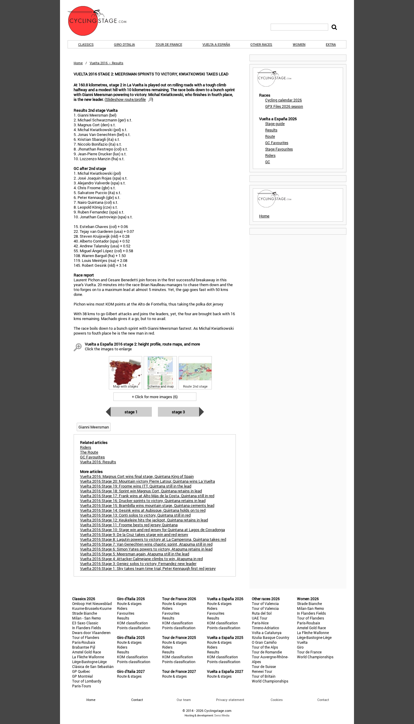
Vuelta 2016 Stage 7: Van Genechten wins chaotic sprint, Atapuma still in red (146, 544)
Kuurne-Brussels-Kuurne (92, 608)
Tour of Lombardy (86, 681)
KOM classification (132, 622)
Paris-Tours (81, 685)
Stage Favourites (279, 149)
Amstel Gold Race (86, 652)
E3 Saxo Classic (85, 622)
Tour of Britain (263, 676)
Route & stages (129, 603)
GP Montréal (82, 676)
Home (78, 63)
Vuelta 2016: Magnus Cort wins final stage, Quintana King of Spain (137, 476)
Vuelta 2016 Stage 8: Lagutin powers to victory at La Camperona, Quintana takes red (153, 539)
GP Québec (81, 671)
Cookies (277, 699)
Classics (86, 44)
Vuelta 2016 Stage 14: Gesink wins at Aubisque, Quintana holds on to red (142, 510)
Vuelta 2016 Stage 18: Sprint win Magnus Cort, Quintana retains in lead (141, 491)
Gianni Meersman (93, 427)
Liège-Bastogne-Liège (89, 661)
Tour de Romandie (267, 652)
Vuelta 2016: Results (98, 461)
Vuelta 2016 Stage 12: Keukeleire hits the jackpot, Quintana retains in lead (144, 520)
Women (299, 44)
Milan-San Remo (310, 608)
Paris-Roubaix (83, 642)
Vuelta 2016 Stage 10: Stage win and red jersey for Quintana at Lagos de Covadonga (152, 529)
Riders (270, 155)
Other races (261, 44)
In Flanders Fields (86, 627)
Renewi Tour (262, 671)
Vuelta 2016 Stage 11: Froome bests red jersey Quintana (129, 524)
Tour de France (168, 44)
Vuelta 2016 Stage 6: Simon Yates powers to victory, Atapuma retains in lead (146, 549)
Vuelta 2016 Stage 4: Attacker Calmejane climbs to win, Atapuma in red (141, 558)
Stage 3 (178, 412)
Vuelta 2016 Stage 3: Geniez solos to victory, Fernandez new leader (138, 563)
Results (271, 129)
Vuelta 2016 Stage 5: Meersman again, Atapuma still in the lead (134, 554)
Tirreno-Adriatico (265, 627)
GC (267, 161)
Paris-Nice (260, 622)
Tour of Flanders (85, 637)
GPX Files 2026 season (284, 106)
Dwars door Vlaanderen (91, 632)
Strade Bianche (84, 613)
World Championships (270, 681)
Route (270, 136)
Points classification (133, 627)
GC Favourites (276, 142)
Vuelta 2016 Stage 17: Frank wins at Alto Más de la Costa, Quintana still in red (147, 495)
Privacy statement (230, 699)
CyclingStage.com (101, 21)
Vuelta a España (216, 44)
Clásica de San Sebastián (93, 666)
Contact (323, 699)
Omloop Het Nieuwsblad (92, 603)
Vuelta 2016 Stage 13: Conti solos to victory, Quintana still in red (135, 515)
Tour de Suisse (264, 666)
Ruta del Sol (262, 613)
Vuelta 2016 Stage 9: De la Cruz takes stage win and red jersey (134, 534)
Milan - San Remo (86, 618)
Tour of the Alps (265, 647)
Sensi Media (221, 715)
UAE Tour (259, 618)
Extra (331, 44)
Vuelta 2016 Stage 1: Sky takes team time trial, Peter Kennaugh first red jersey (148, 568)
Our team (184, 699)
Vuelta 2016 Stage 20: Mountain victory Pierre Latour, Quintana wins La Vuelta (147, 481)
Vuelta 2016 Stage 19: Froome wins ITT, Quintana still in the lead (135, 486)
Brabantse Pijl (83, 647)
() (129, 99)
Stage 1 (131, 412)
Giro (300, 647)
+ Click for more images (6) (155, 396)
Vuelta (302, 642)
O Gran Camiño (264, 642)
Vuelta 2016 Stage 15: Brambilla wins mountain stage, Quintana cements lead (147, 505)
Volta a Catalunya (267, 632)
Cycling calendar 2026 (283, 100)
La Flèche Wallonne (88, 656)
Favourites (125, 613)
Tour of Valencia (265, 603)
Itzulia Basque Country (270, 637)
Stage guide (275, 123)
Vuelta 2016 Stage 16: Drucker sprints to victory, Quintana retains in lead (142, 500)
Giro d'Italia (124, 44)
